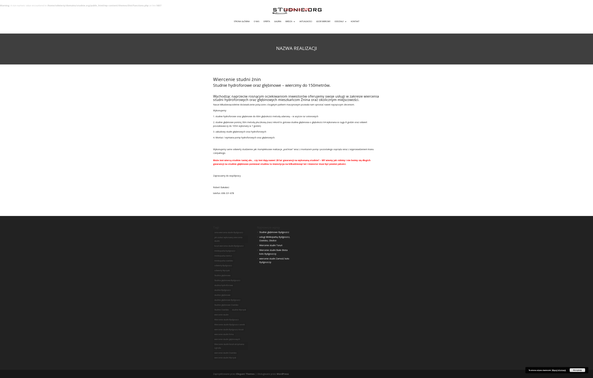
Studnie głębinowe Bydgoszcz (274, 232)
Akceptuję (577, 370)
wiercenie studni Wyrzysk (225, 357)
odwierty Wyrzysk (222, 270)
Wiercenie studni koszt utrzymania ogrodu (229, 346)
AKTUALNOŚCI (305, 21)
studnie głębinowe (222, 295)
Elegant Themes (245, 373)
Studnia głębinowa (222, 275)
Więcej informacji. (559, 370)
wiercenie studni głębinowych (227, 339)
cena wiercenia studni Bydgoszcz (228, 232)
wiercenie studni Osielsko (225, 353)
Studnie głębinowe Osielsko (226, 305)
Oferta (266, 21)
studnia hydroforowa (223, 285)
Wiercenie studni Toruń (270, 245)
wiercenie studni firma (224, 334)
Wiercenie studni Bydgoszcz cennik (229, 324)
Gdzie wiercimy (323, 21)
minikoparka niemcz (223, 255)
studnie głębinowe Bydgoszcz (227, 300)
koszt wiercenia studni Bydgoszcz (229, 246)
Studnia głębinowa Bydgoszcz (227, 280)
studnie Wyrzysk (239, 309)
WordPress (283, 373)
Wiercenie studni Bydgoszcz (226, 319)
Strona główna (242, 21)
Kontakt (355, 21)
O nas (256, 21)
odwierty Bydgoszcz (223, 265)
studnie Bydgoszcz (222, 290)
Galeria (277, 21)
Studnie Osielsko (221, 309)
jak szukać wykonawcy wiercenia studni (228, 239)
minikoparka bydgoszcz (224, 251)
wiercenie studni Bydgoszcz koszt (229, 329)
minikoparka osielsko (223, 260)
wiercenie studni (221, 314)
